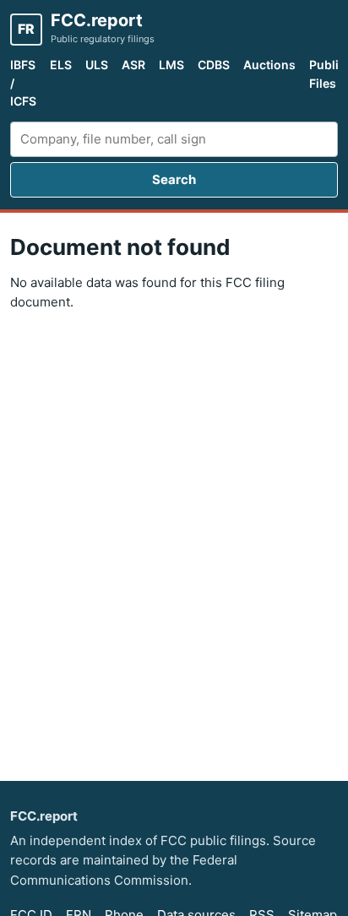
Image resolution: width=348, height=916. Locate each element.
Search (174, 179)
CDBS (214, 64)
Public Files (327, 73)
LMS (171, 64)
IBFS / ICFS (23, 82)
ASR (133, 64)
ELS (61, 64)
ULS (96, 64)
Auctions (269, 64)
